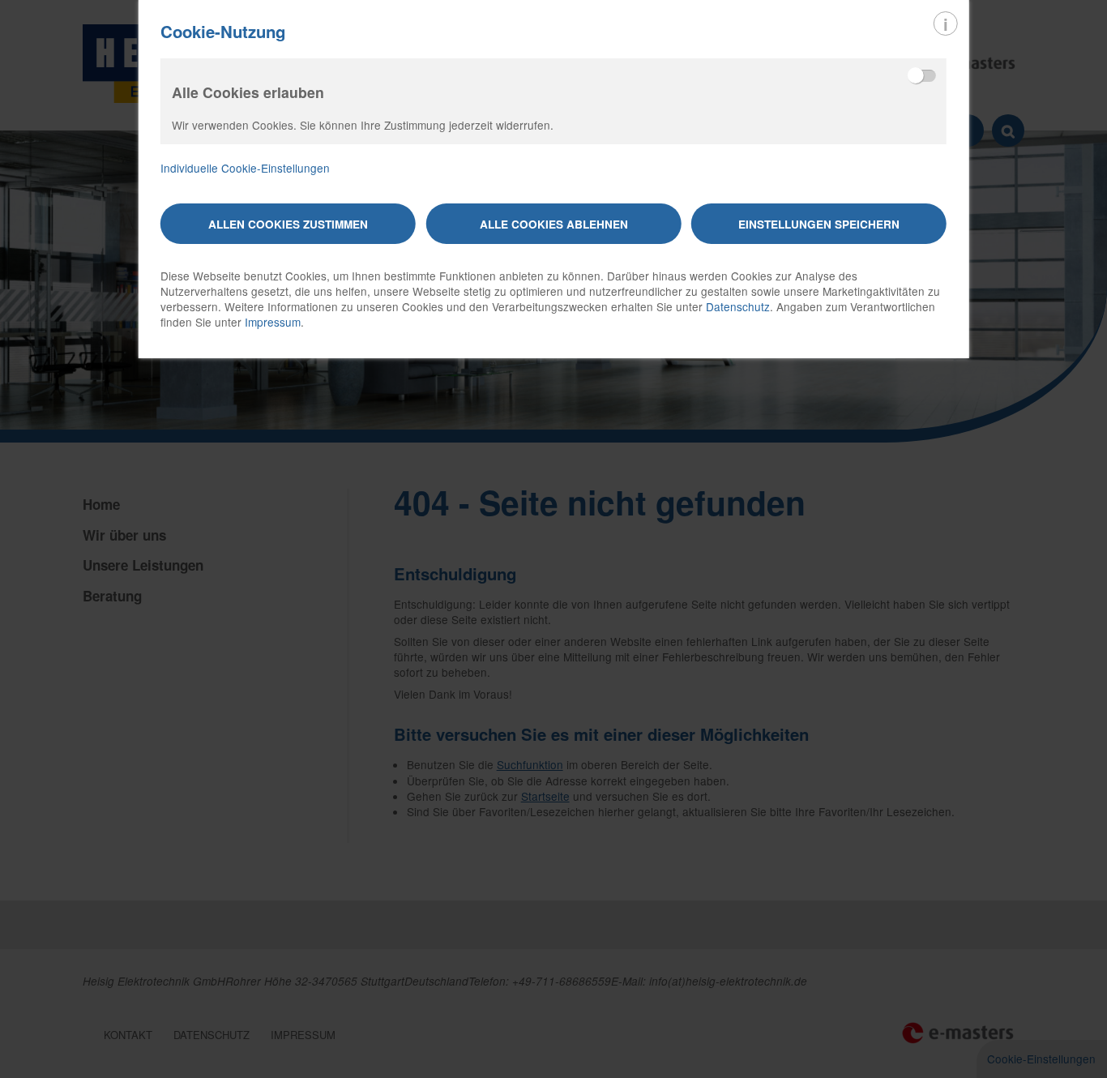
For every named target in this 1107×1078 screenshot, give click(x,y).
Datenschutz (738, 306)
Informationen (946, 23)
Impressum (273, 322)
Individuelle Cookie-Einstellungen (245, 168)
